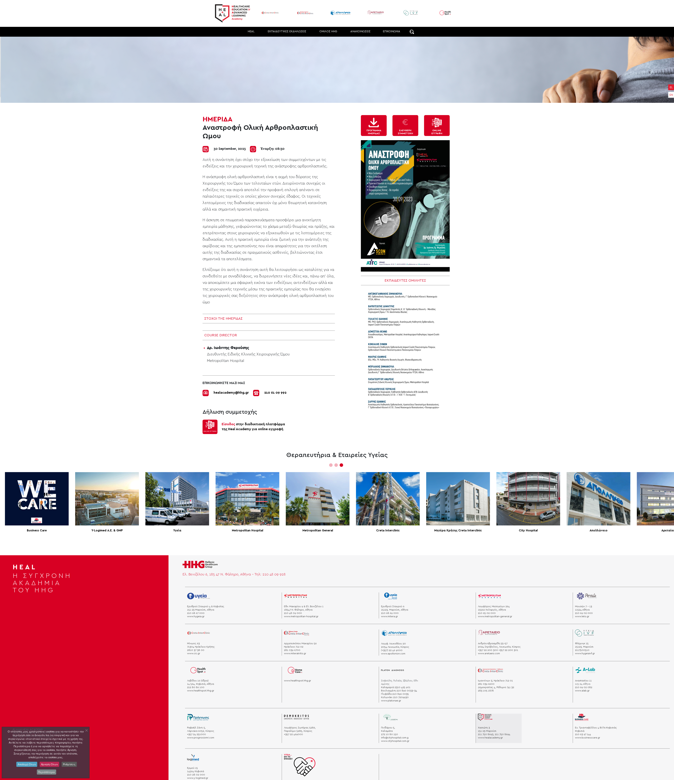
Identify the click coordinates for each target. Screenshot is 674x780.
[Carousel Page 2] (336, 465)
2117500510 (582, 650)
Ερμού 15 (192, 768)
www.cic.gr (193, 653)
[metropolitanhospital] (295, 597)
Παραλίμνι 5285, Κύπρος (298, 731)
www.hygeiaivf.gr (585, 653)
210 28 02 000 (196, 775)
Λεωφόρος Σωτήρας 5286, (300, 727)
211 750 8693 (485, 734)
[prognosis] (198, 718)
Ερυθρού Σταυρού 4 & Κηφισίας (205, 606)
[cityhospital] (392, 718)
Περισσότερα (46, 772)
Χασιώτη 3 (484, 727)
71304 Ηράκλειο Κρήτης (201, 647)
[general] (489, 597)
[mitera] (392, 597)
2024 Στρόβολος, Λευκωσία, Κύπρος (499, 647)
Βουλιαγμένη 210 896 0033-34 (399, 690)
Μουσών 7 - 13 (583, 606)
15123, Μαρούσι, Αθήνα (394, 610)
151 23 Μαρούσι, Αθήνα (200, 610)
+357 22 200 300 (488, 650)
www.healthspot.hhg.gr (200, 690)
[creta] (198, 634)
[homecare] (295, 671)
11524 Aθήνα (582, 610)
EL (671, 87)
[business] (581, 718)
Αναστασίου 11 (583, 680)
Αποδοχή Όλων (27, 764)
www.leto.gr (582, 616)
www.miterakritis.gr (295, 653)
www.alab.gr (582, 690)
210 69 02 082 (583, 687)
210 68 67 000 (195, 613)
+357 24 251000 (196, 734)
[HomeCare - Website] (454, 12)
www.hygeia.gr (195, 616)
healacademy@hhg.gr (231, 392)
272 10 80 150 (389, 734)
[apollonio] (394, 634)
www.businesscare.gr (587, 737)
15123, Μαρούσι (584, 647)
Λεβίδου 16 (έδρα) (198, 680)
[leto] (586, 597)
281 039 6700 (292, 650)
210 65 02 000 (487, 613)
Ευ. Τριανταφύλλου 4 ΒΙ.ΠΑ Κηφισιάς (596, 727)
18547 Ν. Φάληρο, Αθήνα (298, 610)
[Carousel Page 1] (331, 465)
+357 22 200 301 (508, 650)
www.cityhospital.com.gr (395, 741)
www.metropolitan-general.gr (495, 616)
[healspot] (198, 671)
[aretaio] (489, 634)
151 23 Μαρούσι (487, 731)
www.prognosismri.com (200, 737)
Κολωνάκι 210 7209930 (395, 697)
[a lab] (585, 671)
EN (671, 95)
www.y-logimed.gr (197, 778)
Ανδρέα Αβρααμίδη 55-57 (492, 643)
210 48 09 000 (293, 613)
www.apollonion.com (393, 653)
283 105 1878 (486, 690)
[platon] (392, 671)
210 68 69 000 (390, 613)
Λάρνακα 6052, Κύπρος (200, 731)
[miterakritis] (296, 634)
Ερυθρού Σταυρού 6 (392, 606)
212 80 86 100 (195, 687)
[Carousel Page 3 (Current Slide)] (341, 465)
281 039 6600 (486, 684)
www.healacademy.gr (490, 737)
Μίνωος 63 (193, 643)
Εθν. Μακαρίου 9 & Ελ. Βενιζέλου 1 (303, 606)
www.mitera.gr (389, 616)
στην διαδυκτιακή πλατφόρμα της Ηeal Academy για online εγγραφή (253, 427)
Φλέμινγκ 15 (582, 643)
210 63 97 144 (583, 734)
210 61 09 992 (275, 392)
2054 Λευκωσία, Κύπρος (395, 647)
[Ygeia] (198, 597)
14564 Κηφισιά (195, 771)
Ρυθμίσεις (69, 764)
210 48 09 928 (274, 574)
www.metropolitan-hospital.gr (301, 616)
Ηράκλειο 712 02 (293, 647)
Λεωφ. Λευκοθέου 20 (393, 643)
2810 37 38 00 (195, 650)
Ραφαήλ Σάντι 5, (196, 727)
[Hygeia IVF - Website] (375, 12)
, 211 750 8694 (501, 734)
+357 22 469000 (293, 734)
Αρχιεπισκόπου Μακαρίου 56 (300, 643)
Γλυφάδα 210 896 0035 (395, 694)
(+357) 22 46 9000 (391, 650)
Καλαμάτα (387, 731)
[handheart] (299, 766)
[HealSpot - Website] (410, 12)
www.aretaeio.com (489, 653)
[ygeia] (584, 634)
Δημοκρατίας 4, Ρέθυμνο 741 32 (496, 687)
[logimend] (193, 759)
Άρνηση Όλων (49, 764)
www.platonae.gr (391, 700)
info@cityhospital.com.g (394, 737)
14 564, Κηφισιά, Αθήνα (200, 684)
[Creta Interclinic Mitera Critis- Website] (270, 12)
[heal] (485, 718)
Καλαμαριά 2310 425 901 (395, 687)
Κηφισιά (579, 731)
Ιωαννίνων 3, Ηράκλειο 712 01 (495, 680)
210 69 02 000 (584, 613)
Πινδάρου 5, (388, 727)
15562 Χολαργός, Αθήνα (492, 610)
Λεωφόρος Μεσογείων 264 (494, 606)
